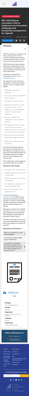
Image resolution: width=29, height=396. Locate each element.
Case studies (6, 363)
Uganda (7, 310)
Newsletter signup (7, 40)
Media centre (15, 362)
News (5, 366)
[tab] (14, 233)
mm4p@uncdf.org (8, 197)
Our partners (15, 354)
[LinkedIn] (11, 381)
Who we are (6, 351)
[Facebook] (22, 381)
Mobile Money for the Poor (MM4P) (13, 315)
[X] (13, 381)
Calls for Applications (11, 305)
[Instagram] (19, 381)
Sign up (24, 375)
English (7, 320)
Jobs (13, 356)
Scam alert (16, 388)
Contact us (15, 351)
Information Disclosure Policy (19, 386)
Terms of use (16, 384)
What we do (6, 354)
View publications (14, 339)
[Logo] (8, 387)
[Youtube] (16, 381)
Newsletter (15, 364)
